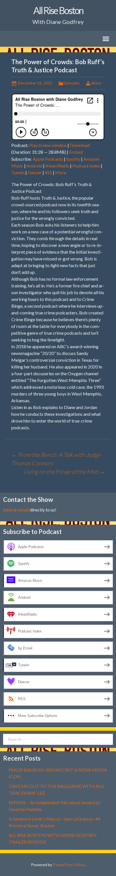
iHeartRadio (57, 165)
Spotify (73, 159)
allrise (96, 83)
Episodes (72, 83)
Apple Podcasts (48, 159)
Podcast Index (86, 165)
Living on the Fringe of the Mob (64, 471)
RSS (48, 172)
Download (80, 145)
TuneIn (17, 172)
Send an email (16, 509)
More (60, 172)
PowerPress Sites (68, 864)
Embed (76, 152)
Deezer (35, 172)
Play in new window (48, 145)
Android (34, 165)
